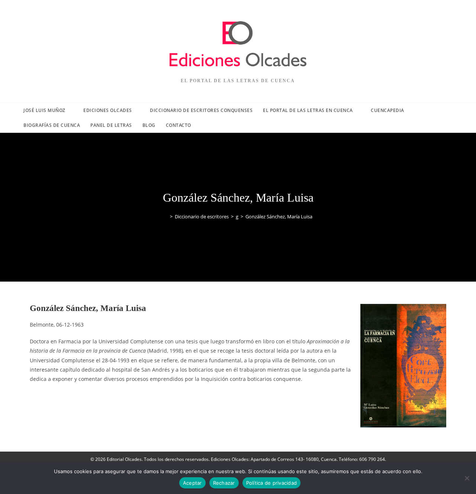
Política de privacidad (271, 483)
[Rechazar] (466, 478)
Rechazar (224, 483)
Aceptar (192, 483)
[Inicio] (166, 216)
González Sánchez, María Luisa (278, 216)
